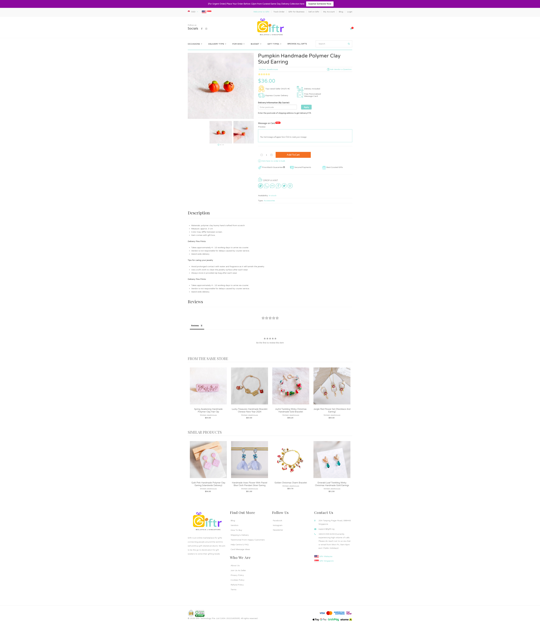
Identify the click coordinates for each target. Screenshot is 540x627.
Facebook (277, 520)
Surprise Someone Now (319, 4)
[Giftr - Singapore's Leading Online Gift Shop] (270, 27)
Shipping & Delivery (240, 535)
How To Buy (236, 530)
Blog (233, 520)
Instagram (277, 525)
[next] (349, 396)
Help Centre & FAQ (240, 544)
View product (208, 389)
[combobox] (334, 44)
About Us (235, 565)
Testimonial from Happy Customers (248, 540)
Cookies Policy (237, 580)
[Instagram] (206, 29)
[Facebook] (201, 29)
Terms (233, 589)
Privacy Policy (237, 575)
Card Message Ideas (240, 549)
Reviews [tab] (195, 325)
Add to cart (293, 154)
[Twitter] (284, 185)
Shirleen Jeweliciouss (268, 69)
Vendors (234, 525)
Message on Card (269, 123)
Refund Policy (237, 585)
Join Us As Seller (238, 570)
